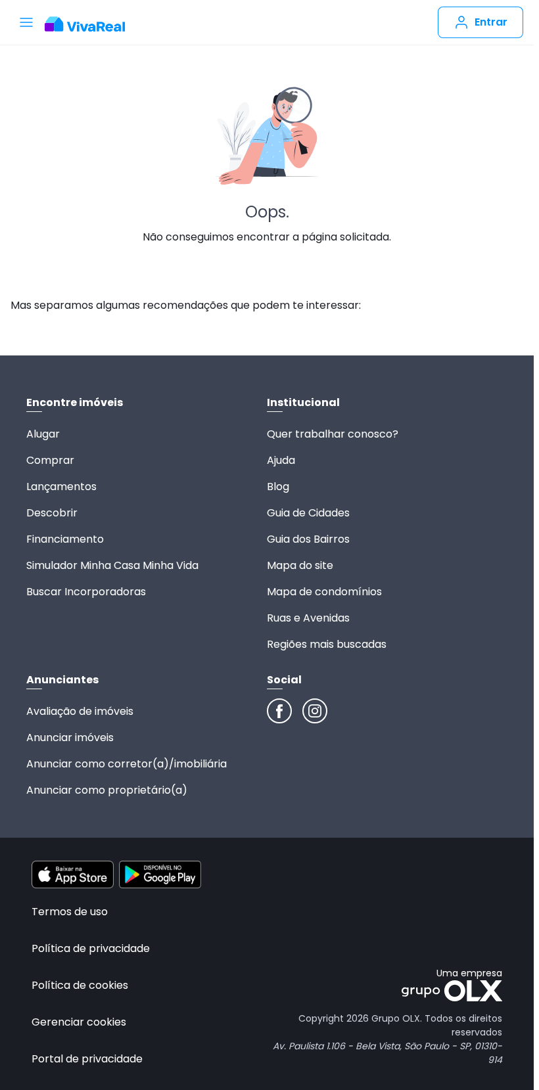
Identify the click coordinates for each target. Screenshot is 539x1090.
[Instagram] (314, 710)
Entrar (491, 22)
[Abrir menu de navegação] (26, 22)
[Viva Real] (92, 24)
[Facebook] (279, 710)
